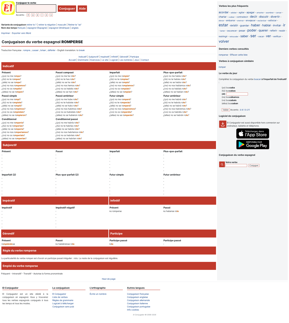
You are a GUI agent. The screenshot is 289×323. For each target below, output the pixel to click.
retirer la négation (47, 24)
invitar (277, 25)
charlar (223, 16)
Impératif (104, 56)
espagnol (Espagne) (37, 27)
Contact (145, 60)
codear (232, 17)
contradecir (242, 17)
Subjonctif (93, 56)
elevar (221, 20)
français (21, 27)
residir (282, 30)
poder (251, 30)
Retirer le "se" (75, 24)
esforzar (272, 20)
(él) (224, 94)
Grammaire (83, 60)
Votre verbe (231, 162)
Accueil (72, 60)
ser (253, 35)
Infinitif (114, 56)
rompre (26, 50)
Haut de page (108, 279)
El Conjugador (59, 294)
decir (253, 16)
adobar (234, 12)
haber (255, 25)
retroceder (234, 36)
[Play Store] (252, 148)
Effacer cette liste (238, 54)
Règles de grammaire (62, 300)
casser (35, 50)
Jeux (136, 60)
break (82, 50)
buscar (257, 79)
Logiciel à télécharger (63, 303)
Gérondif (124, 56)
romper (222, 67)
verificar (277, 36)
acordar (224, 12)
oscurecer (232, 30)
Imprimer (5, 33)
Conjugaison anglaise (137, 297)
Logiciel (114, 60)
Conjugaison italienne (137, 303)
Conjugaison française (138, 294)
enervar (240, 20)
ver (268, 36)
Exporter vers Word (21, 33)
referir (273, 30)
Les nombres (126, 60)
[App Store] (252, 138)
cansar (278, 12)
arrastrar (260, 12)
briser (43, 50)
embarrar (230, 20)
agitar (241, 12)
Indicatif (83, 56)
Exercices (95, 60)
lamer (222, 31)
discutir (264, 16)
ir (284, 25)
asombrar (270, 12)
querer (263, 30)
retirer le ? (31, 24)
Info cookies (133, 309)
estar (223, 25)
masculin (62, 24)
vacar (261, 36)
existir (234, 25)
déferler (51, 50)
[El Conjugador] (8, 8)
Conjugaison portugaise (138, 306)
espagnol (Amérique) (59, 27)
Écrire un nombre (98, 294)
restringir (223, 36)
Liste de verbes (60, 297)
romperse (223, 54)
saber (244, 36)
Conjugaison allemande (138, 300)
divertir (275, 16)
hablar (266, 25)
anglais (74, 27)
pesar (242, 30)
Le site (105, 60)
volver (224, 41)
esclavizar (262, 20)
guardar (244, 25)
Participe (134, 56)
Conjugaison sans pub (63, 306)
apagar (251, 12)
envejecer (250, 20)
